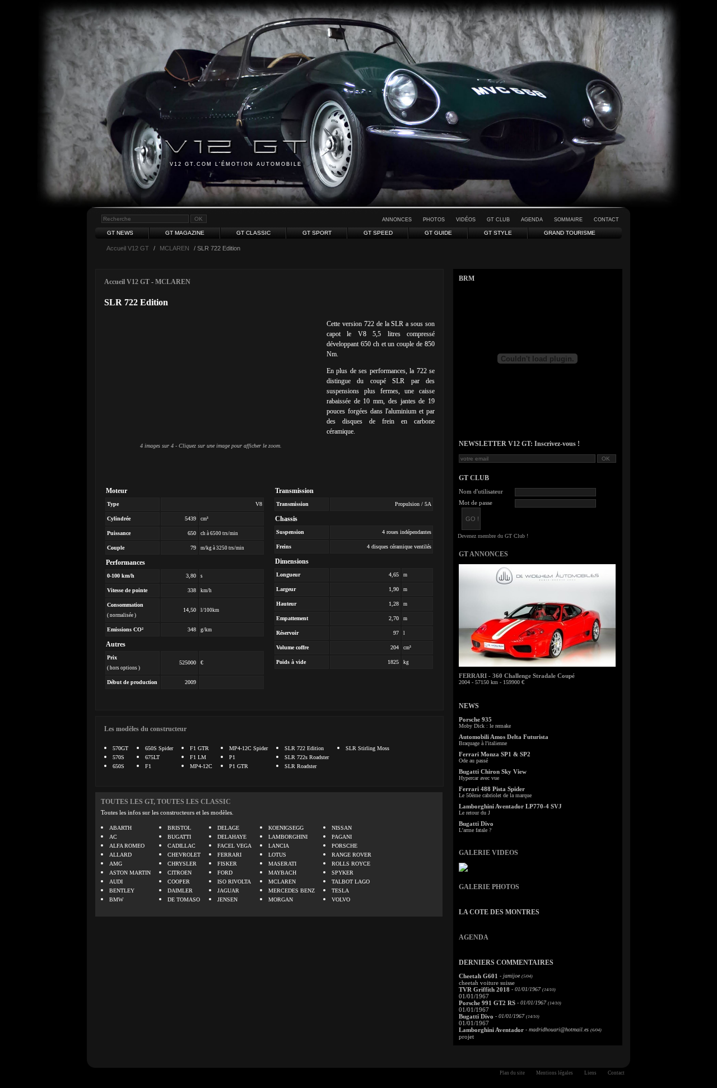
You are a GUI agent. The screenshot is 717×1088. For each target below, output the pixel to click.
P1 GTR (238, 766)
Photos (434, 219)
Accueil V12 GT (127, 248)
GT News (120, 233)
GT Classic (253, 233)
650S (118, 766)
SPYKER (342, 873)
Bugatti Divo (476, 823)
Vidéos (466, 219)
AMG (115, 864)
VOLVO (341, 899)
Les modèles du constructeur (145, 729)
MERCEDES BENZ (291, 890)
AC (113, 837)
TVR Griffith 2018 (484, 989)
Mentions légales (554, 1073)
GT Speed (378, 233)
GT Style (498, 233)
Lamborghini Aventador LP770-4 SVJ (510, 806)
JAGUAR (228, 890)
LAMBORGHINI (288, 837)
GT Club (498, 219)
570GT (120, 748)
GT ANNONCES (483, 554)
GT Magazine (184, 233)
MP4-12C (201, 766)
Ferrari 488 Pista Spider (492, 788)
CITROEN (179, 873)
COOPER (178, 881)
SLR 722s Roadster (307, 757)
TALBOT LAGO (351, 881)
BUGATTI (179, 837)
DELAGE (228, 828)
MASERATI (282, 864)
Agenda (532, 219)
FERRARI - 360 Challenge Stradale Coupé (517, 675)
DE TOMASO (183, 899)
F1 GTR (199, 748)
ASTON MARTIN (130, 873)
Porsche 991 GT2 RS (487, 1002)
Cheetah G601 (478, 976)
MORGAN (280, 899)
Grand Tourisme (569, 233)
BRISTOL (179, 828)
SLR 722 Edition (304, 748)
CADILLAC (181, 846)
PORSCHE (344, 846)
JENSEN (227, 899)
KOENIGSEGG (286, 828)
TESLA (340, 890)
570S (118, 757)
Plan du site (512, 1073)
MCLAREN (174, 248)
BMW (116, 899)
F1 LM (198, 757)
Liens (590, 1073)
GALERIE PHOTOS (489, 887)
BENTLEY (121, 890)
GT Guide (438, 233)
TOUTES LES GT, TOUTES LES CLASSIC (166, 802)
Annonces (397, 219)
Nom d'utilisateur (481, 491)
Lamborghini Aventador (491, 1029)
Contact (606, 219)
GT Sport (317, 233)
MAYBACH (282, 873)
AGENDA (473, 937)
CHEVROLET (184, 855)
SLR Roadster (300, 766)
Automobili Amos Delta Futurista (503, 736)
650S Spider (159, 748)
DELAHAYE (231, 837)
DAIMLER (180, 890)
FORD (224, 873)
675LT (152, 757)
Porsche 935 (475, 719)
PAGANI (342, 837)
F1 (148, 766)
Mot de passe (475, 502)
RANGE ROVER (351, 855)
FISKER (227, 864)
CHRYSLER (182, 864)
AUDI (116, 881)
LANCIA (278, 846)
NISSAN (342, 828)
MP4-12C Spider (248, 748)
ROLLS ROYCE (351, 864)
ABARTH (120, 828)
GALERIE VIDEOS (488, 853)
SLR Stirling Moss (367, 748)
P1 (232, 757)
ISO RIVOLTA (234, 881)
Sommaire (568, 219)
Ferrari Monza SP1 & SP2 (494, 754)
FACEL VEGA (234, 846)
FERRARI (229, 855)
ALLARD (120, 855)
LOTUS (277, 855)
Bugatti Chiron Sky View (493, 771)
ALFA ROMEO (127, 846)
